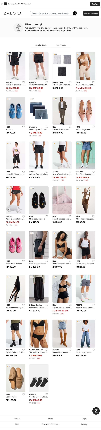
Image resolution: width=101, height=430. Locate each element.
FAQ (16, 424)
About (50, 419)
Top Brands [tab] (61, 45)
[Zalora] (13, 13)
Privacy (84, 424)
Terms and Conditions (50, 424)
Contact (17, 419)
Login (84, 419)
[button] (50, 4)
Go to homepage (91, 13)
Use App (95, 4)
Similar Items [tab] (40, 45)
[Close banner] (2, 4)
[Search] (75, 13)
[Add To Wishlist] (23, 82)
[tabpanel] (50, 228)
